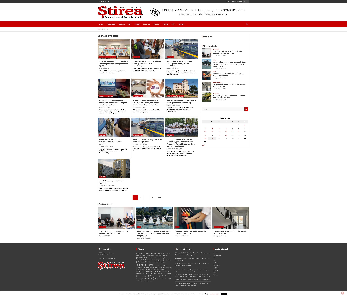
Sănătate (122, 24)
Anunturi (112, 57)
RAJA (166, 276)
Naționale (156, 24)
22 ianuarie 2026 (103, 146)
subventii (167, 278)
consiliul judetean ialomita (157, 258)
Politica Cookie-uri (237, 1)
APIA (167, 253)
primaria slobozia (158, 273)
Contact (181, 24)
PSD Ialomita (156, 276)
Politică (165, 24)
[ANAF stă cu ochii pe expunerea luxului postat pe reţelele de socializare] (181, 49)
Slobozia (151, 278)
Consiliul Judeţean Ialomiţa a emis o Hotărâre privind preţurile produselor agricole (113, 63)
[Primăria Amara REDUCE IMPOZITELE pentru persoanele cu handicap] (181, 88)
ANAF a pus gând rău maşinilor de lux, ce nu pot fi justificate (148, 141)
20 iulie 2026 (170, 68)
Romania (139, 278)
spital (161, 278)
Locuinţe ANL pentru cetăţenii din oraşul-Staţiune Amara (229, 85)
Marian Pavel (154, 269)
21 (232, 135)
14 (232, 132)
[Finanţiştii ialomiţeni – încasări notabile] (114, 169)
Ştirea (109, 68)
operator (140, 271)
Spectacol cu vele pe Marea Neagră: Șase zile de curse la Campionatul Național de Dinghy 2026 (229, 64)
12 (219, 132)
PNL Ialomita (165, 271)
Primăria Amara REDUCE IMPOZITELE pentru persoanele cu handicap (181, 101)
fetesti (144, 262)
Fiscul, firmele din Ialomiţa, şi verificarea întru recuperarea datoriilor (110, 142)
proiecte (142, 276)
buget (139, 255)
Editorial (228, 1)
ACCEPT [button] (224, 294)
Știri (129, 24)
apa (161, 253)
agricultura (140, 253)
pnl (157, 271)
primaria (146, 273)
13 (226, 132)
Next (159, 197)
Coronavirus (151, 260)
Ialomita (145, 264)
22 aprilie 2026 (137, 107)
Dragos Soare (160, 260)
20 (226, 135)
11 (212, 132)
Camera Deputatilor (148, 255)
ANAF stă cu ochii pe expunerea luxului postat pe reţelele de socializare (179, 63)
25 (212, 138)
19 (219, 135)
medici (163, 269)
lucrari (143, 269)
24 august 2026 (217, 88)
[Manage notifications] (342, 293)
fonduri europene (160, 262)
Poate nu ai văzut (106, 204)
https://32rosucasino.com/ (183, 280)
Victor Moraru (148, 281)
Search (246, 109)
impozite (158, 265)
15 (238, 132)
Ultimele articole (210, 46)
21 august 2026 (217, 99)
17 (205, 135)
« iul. (203, 145)
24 (205, 138)
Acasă (101, 24)
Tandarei (139, 281)
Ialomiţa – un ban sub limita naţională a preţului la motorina (228, 74)
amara (147, 253)
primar (139, 273)
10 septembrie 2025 (104, 185)
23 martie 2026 (171, 105)
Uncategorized (138, 96)
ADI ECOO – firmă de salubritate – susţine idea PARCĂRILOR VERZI (229, 96)
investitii (140, 267)
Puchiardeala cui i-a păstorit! (200, 280)
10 (205, 132)
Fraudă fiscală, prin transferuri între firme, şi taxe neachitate (147, 62)
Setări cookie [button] (214, 294)
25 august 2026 (217, 55)
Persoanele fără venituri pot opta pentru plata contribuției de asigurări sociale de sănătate (113, 102)
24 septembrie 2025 (172, 148)
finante (151, 262)
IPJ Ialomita (149, 267)
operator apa (150, 271)
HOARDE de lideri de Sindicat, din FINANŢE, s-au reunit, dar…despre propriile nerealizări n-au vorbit (146, 102)
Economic (146, 24)
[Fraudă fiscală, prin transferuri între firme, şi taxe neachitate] (147, 49)
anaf (154, 253)
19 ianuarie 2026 (137, 144)
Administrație (111, 24)
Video (173, 24)
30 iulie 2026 (102, 68)
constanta (141, 260)
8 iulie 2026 (102, 107)
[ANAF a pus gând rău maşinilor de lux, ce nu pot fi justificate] (147, 127)
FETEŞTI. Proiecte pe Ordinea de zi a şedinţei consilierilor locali (227, 52)
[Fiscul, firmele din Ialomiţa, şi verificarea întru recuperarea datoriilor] (114, 127)
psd (148, 276)
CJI (158, 255)
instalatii (165, 265)
